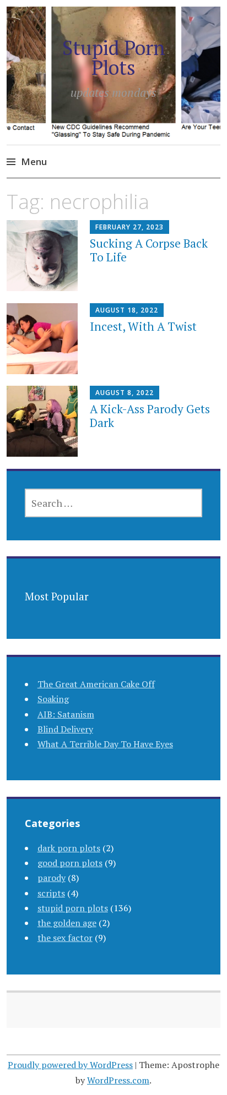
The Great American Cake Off (96, 684)
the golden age (66, 923)
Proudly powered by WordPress (70, 1065)
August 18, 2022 (126, 310)
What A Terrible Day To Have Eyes (105, 744)
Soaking (53, 699)
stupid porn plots (72, 908)
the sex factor (65, 938)
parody (51, 878)
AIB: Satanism (65, 714)
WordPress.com (118, 1080)
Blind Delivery (65, 729)
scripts (51, 893)
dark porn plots (68, 848)
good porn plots (69, 863)
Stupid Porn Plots (113, 57)
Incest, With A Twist (143, 326)
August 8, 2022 (124, 392)
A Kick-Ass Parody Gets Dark (150, 415)
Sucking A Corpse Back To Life (149, 250)
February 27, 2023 (129, 227)
